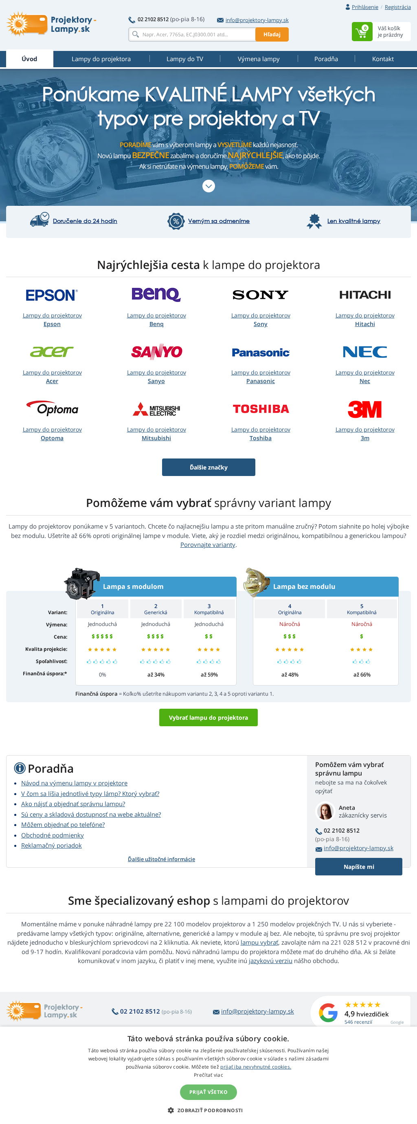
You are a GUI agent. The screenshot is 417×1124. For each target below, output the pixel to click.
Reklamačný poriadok (51, 845)
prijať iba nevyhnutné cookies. (255, 1066)
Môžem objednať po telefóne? (63, 824)
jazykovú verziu (270, 961)
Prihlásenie (365, 7)
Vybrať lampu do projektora (208, 717)
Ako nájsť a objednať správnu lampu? (73, 804)
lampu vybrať (259, 942)
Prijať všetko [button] (208, 1092)
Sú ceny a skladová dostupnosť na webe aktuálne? (91, 814)
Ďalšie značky (209, 467)
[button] (208, 1110)
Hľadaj (272, 34)
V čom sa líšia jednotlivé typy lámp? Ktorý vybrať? (90, 793)
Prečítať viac (208, 1074)
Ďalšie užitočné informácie (161, 859)
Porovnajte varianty (207, 544)
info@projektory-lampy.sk (257, 20)
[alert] (208, 1075)
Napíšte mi (359, 867)
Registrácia (398, 7)
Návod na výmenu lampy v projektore (74, 783)
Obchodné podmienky (52, 835)
